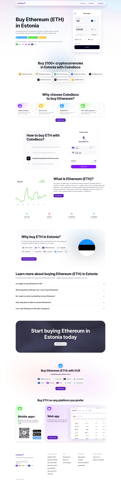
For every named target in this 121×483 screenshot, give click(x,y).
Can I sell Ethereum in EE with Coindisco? (33, 309)
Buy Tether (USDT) (52, 462)
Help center (65, 459)
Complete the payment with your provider (44, 158)
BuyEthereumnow (60, 344)
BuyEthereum (60, 120)
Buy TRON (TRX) (51, 468)
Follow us (83, 3)
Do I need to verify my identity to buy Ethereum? (35, 296)
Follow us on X (96, 457)
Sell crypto (50, 473)
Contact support (67, 462)
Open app (100, 3)
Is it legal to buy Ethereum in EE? (29, 284)
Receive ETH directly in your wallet (42, 164)
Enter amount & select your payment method (46, 147)
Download (91, 3)
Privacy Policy (81, 465)
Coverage (80, 459)
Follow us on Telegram (98, 459)
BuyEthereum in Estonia (29, 259)
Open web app (52, 437)
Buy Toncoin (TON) (52, 465)
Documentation (66, 457)
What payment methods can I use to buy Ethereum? (37, 290)
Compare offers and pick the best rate (43, 152)
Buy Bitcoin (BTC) (52, 457)
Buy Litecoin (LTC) (52, 471)
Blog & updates (81, 457)
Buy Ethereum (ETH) (52, 459)
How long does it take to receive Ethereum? (33, 302)
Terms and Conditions (83, 462)
